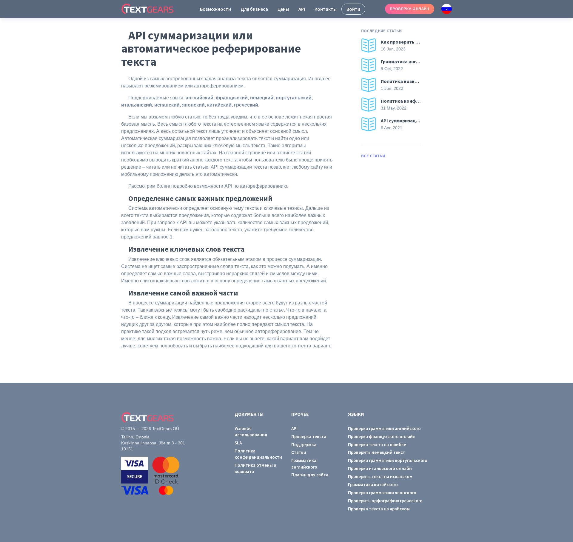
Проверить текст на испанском (380, 476)
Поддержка (303, 444)
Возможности (215, 9)
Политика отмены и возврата (255, 468)
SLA (238, 443)
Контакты (326, 9)
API (301, 9)
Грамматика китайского (373, 484)
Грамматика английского (304, 463)
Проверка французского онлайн (381, 436)
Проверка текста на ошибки (377, 444)
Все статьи (373, 155)
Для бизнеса (254, 9)
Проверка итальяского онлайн (380, 468)
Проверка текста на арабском (379, 509)
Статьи (298, 452)
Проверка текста (308, 436)
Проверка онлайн (409, 8)
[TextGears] (152, 8)
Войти (353, 9)
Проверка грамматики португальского (387, 460)
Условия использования (251, 432)
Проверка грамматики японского (382, 492)
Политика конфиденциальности (258, 454)
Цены (283, 9)
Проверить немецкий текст (376, 452)
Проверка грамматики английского (384, 428)
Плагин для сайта (309, 475)
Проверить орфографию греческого (385, 500)
